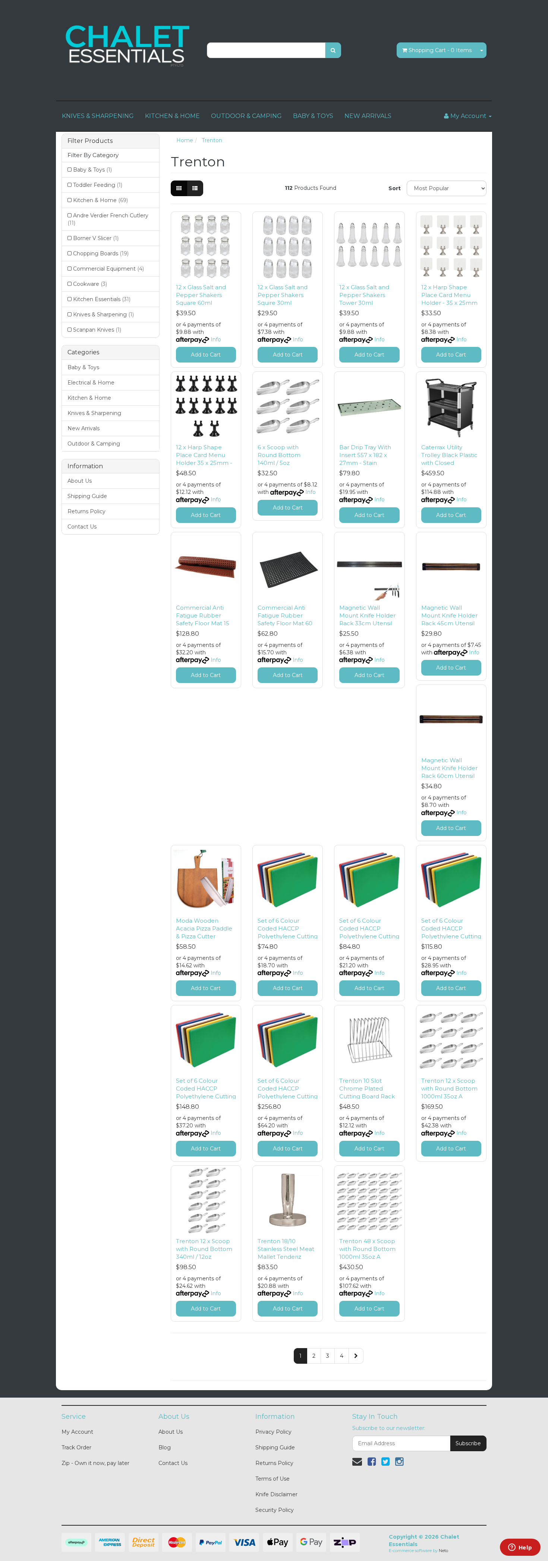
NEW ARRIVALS (367, 115)
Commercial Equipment (108, 268)
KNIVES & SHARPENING (98, 115)
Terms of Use (272, 1478)
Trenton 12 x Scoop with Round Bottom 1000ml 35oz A (449, 1088)
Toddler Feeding (97, 185)
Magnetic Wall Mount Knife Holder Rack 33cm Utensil (367, 615)
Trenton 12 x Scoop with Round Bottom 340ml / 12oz (204, 1249)
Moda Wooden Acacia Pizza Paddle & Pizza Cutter (204, 928)
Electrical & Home (90, 382)
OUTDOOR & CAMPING (246, 115)
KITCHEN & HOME (172, 115)
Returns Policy (86, 511)
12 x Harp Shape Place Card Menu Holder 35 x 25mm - (204, 455)
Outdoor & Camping (93, 443)
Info (216, 339)
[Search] (333, 50)
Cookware (90, 284)
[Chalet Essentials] (129, 46)
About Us (79, 481)
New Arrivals (83, 428)
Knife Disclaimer (276, 1494)
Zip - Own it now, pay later (95, 1463)
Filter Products (90, 141)
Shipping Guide (87, 496)
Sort (394, 188)
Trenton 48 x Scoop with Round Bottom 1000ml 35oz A (367, 1249)
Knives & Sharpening (103, 314)
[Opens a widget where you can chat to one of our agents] (520, 1548)
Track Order (76, 1447)
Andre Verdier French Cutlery (107, 219)
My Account (77, 1431)
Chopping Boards (101, 253)
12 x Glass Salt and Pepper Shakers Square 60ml (201, 295)
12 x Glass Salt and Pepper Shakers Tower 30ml (364, 295)
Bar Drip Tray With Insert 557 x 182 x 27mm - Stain (365, 455)
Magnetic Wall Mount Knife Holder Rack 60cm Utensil (449, 768)
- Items (440, 50)
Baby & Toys (92, 169)
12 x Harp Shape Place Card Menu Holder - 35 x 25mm (449, 295)
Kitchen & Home (100, 200)
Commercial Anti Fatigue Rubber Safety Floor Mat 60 (285, 615)
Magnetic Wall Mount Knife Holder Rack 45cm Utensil (449, 615)
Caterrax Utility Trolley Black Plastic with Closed (449, 455)
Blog (164, 1447)
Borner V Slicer (96, 238)
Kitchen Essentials (101, 299)
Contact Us (82, 526)
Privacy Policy (273, 1431)
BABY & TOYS (313, 115)
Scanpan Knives (97, 329)
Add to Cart (206, 354)
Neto (443, 1550)
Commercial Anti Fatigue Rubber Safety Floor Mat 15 (202, 615)
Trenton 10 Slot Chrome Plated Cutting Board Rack (367, 1088)
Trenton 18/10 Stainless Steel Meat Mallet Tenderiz (286, 1249)
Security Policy (274, 1510)
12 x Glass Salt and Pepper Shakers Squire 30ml (283, 295)
